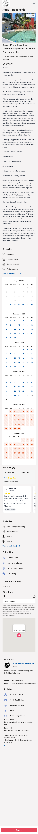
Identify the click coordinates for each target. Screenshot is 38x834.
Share (32, 16)
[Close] (22, 627)
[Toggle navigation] (34, 3)
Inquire (19, 830)
